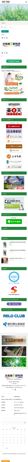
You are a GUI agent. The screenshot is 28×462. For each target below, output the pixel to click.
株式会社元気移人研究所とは (7, 399)
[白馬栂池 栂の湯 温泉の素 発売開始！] (4, 244)
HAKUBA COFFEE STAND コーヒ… (18, 258)
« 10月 (7, 448)
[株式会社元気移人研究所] (5, 2)
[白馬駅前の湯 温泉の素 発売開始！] (4, 252)
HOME (2, 396)
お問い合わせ (17, 410)
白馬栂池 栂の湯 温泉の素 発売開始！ (18, 243)
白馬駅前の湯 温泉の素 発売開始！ (18, 250)
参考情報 (3, 410)
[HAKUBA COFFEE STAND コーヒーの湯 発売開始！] (4, 261)
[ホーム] (1, 27)
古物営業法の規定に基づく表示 (20, 414)
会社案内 (3, 405)
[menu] (26, 2)
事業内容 (3, 407)
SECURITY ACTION (18, 405)
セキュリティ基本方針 (19, 402)
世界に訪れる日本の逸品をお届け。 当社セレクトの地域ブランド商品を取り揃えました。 (11, 71)
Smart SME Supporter (19, 407)
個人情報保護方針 (18, 399)
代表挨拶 (3, 402)
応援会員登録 (17, 396)
